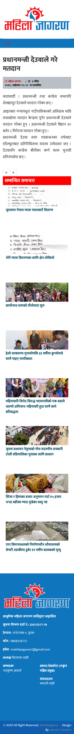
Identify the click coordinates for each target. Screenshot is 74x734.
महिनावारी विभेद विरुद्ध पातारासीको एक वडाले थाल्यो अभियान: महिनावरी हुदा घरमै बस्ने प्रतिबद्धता (35, 406)
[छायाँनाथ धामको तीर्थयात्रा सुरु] (37, 292)
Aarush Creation (60, 729)
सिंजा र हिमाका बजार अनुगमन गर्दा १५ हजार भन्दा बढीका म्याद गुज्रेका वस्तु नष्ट (33, 499)
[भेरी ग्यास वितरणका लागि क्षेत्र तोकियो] (37, 244)
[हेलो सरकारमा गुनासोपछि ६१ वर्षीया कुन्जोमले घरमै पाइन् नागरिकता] (37, 339)
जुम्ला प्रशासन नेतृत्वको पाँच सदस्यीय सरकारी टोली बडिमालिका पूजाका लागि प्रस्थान (34, 451)
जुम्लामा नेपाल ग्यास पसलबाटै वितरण (29, 210)
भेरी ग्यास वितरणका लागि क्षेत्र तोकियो (30, 258)
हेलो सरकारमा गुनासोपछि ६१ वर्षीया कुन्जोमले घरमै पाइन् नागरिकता (34, 356)
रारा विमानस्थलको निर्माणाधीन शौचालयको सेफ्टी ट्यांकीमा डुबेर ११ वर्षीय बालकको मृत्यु (33, 547)
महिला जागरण (14, 81)
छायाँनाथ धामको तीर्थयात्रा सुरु (25, 306)
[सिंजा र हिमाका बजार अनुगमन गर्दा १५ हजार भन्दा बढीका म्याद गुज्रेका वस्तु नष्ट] (37, 483)
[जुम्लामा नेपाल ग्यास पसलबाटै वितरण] (37, 196)
